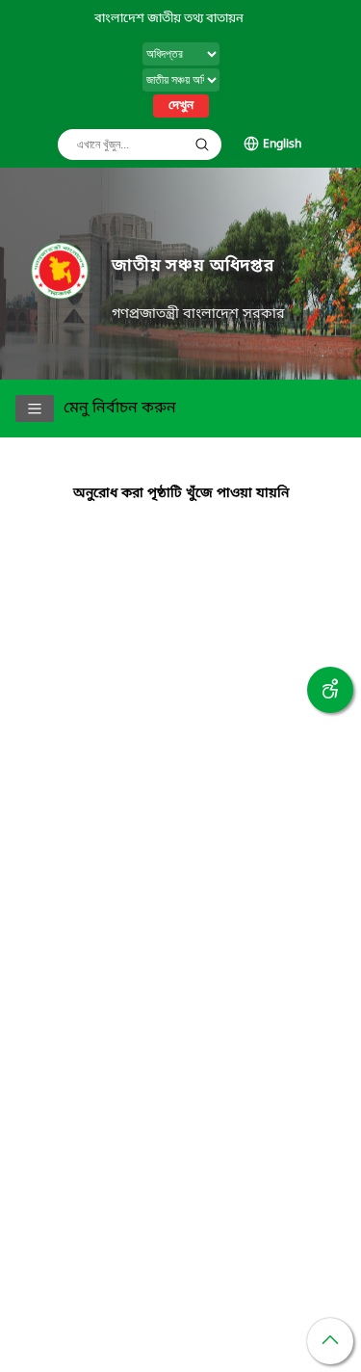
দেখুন (180, 106)
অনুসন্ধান (202, 144)
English (282, 144)
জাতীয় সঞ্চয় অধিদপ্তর (193, 266)
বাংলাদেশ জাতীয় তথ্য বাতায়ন (169, 19)
